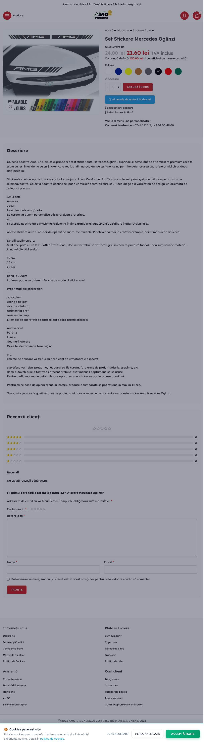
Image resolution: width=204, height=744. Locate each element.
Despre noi (9, 635)
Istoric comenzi (114, 698)
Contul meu (111, 685)
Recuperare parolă (116, 691)
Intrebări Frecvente (14, 685)
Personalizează (147, 733)
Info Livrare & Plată (120, 112)
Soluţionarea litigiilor (15, 704)
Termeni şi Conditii (13, 642)
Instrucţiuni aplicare (120, 107)
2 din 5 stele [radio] (34, 509)
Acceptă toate (183, 733)
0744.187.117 (142, 125)
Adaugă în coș (138, 87)
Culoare (109, 65)
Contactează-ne (12, 679)
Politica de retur (114, 661)
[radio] (108, 71)
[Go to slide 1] (49, 110)
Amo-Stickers (39, 162)
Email (109, 562)
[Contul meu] (184, 16)
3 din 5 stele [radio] (37, 509)
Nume (12, 562)
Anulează (113, 78)
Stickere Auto (142, 30)
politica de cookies (52, 738)
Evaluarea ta (16, 509)
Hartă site (9, 691)
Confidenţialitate (13, 648)
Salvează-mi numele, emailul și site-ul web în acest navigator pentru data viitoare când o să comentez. (81, 579)
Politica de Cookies (14, 661)
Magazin (123, 30)
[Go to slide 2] (53, 110)
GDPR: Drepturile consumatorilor (124, 704)
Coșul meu (111, 642)
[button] (7, 72)
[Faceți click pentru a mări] (10, 106)
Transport (110, 654)
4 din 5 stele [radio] (40, 509)
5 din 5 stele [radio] (43, 509)
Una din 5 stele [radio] (31, 509)
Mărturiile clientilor (14, 654)
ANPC (6, 698)
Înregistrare (112, 679)
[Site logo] (102, 15)
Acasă (109, 30)
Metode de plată (114, 648)
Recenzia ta (16, 516)
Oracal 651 (139, 223)
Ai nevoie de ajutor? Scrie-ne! (131, 99)
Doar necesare (117, 733)
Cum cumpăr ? (113, 635)
